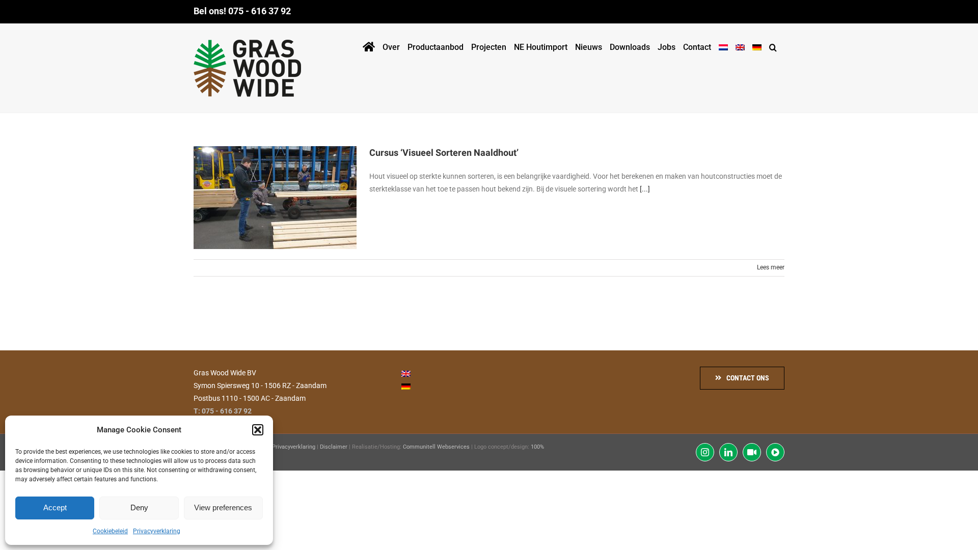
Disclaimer (333, 447)
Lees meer (770, 267)
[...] (645, 189)
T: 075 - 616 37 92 (223, 411)
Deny (139, 507)
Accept (55, 507)
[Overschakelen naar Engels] (740, 45)
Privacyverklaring (156, 531)
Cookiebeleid (110, 531)
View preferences (223, 507)
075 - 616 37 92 (259, 11)
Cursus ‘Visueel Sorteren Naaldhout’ (444, 153)
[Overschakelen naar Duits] (757, 45)
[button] (258, 430)
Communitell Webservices (436, 447)
